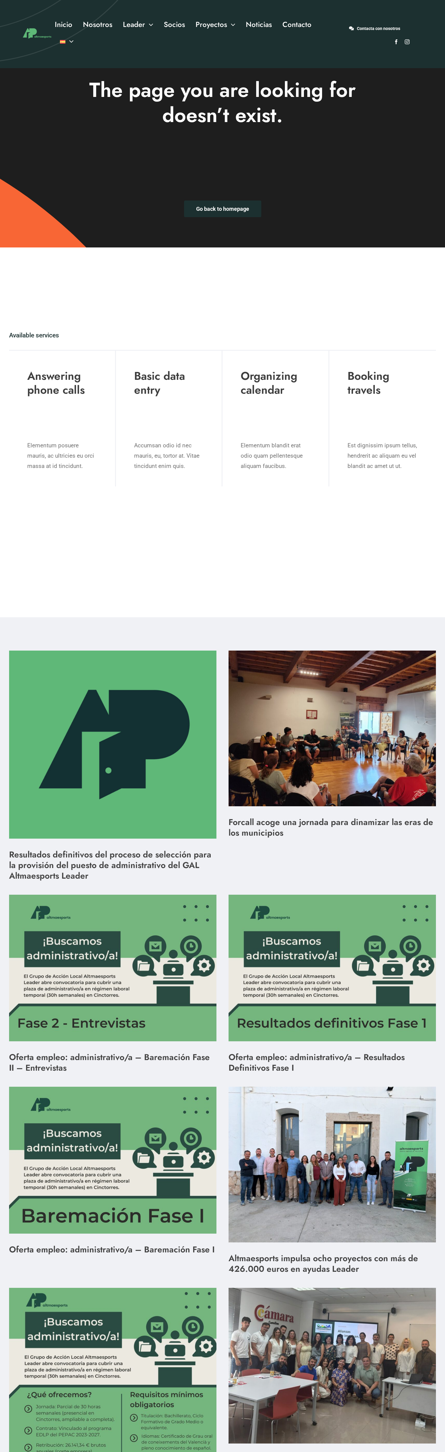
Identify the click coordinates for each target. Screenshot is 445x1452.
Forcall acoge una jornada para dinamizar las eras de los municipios (331, 827)
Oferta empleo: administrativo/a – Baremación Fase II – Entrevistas (109, 1062)
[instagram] (407, 41)
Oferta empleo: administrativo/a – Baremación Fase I (112, 1249)
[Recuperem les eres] (332, 653)
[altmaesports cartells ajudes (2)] (112, 1290)
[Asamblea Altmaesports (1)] (332, 1089)
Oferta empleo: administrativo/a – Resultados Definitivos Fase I (317, 1062)
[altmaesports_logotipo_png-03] (36, 26)
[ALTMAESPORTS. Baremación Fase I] (332, 897)
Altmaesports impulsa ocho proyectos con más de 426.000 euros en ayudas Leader (323, 1263)
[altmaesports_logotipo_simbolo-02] (112, 653)
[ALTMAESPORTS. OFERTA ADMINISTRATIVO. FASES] (112, 897)
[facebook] (396, 41)
